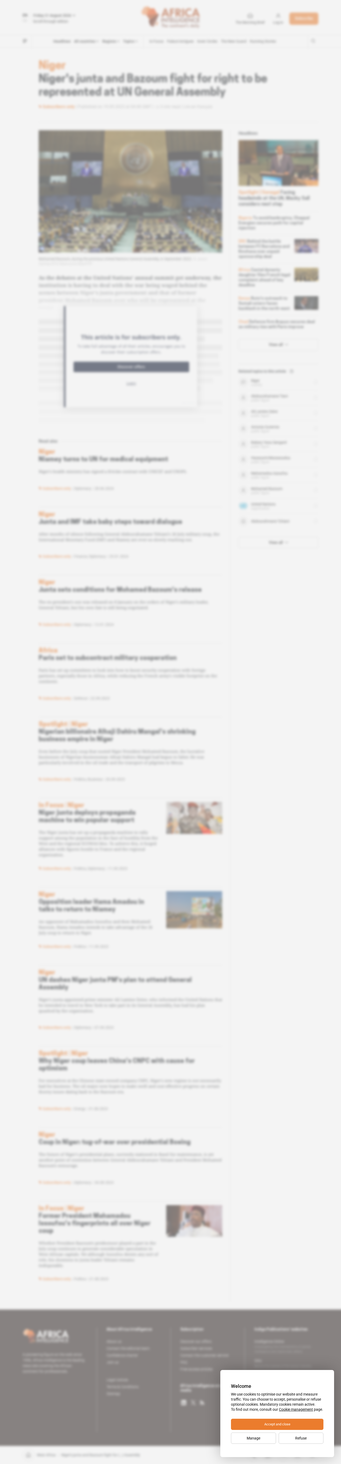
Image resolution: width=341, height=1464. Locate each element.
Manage (253, 1438)
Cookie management (296, 1409)
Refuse (301, 1438)
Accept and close (277, 1424)
